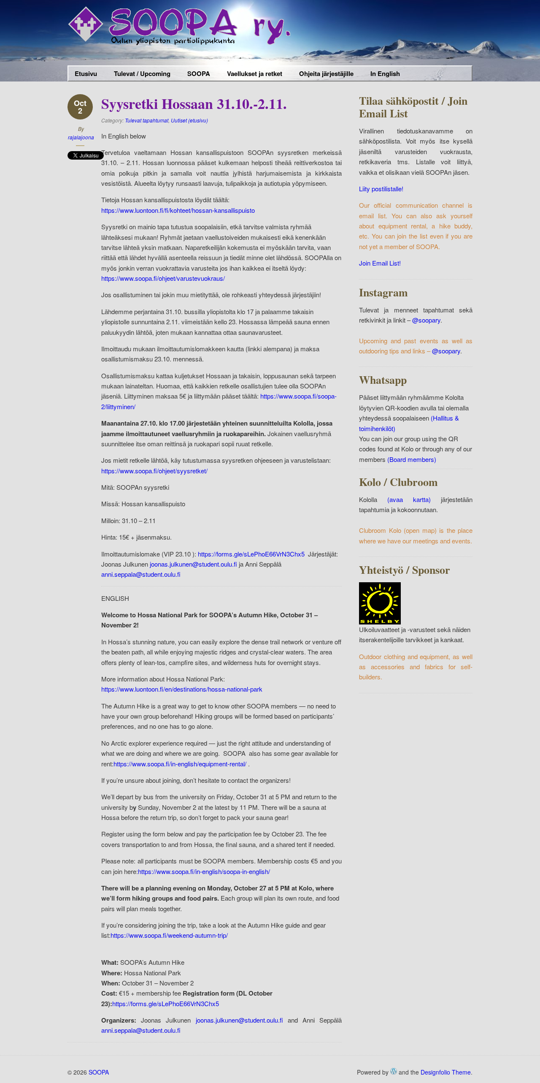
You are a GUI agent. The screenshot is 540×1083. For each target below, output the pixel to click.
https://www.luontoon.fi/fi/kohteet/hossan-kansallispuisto (178, 210)
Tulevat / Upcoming (142, 73)
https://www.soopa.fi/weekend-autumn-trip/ (169, 935)
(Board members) (411, 459)
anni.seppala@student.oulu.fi (141, 574)
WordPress (393, 1071)
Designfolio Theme (446, 1072)
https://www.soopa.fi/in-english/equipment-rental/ (179, 763)
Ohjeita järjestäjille (323, 74)
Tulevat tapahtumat (146, 120)
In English (382, 74)
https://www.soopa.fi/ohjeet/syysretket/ (154, 470)
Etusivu (86, 73)
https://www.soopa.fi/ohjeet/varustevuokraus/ (163, 278)
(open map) (420, 530)
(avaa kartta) (409, 499)
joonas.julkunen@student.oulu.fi (193, 563)
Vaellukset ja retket (251, 74)
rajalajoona (81, 137)
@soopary (426, 319)
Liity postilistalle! (381, 188)
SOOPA (195, 74)
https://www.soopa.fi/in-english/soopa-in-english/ (204, 871)
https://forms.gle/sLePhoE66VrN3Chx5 (251, 553)
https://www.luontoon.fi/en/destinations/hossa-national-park (181, 688)
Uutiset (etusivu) (189, 120)
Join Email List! (380, 262)
